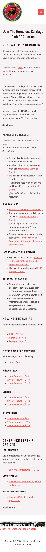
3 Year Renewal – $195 (18, 383)
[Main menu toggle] (41, 12)
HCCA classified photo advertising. (26, 209)
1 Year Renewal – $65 (18, 376)
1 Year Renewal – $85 (18, 397)
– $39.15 (17, 337)
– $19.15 (16, 334)
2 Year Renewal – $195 (18, 422)
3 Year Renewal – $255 (18, 404)
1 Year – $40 (13, 362)
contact (6, 71)
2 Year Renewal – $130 (18, 379)
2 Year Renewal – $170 (18, 401)
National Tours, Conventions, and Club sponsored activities (25, 261)
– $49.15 (17, 341)
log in (20, 67)
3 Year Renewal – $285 (18, 425)
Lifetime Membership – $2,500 (24, 469)
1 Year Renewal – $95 (18, 418)
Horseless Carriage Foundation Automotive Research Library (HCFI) (25, 241)
